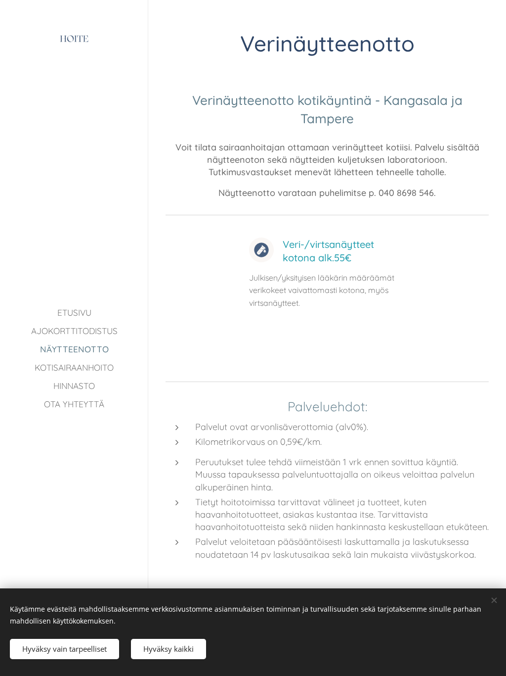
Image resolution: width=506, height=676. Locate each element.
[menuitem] (74, 312)
